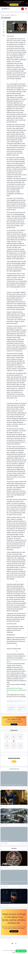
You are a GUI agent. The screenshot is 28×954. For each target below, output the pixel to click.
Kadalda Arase (5, 822)
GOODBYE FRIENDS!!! (11, 708)
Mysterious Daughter (7, 803)
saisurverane (14, 758)
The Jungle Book (5, 864)
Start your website (14, 4)
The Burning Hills (21, 708)
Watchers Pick (14, 15)
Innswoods (7, 15)
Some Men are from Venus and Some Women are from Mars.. (13, 882)
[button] (2, 9)
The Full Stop (4, 840)
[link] (3, 35)
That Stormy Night (6, 902)
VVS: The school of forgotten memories (12, 785)
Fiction (2, 15)
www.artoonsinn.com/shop (14, 688)
